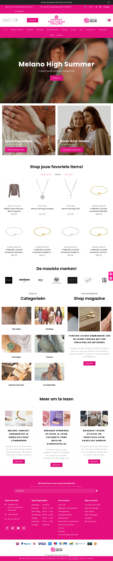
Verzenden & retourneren (68, 521)
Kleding (64, 30)
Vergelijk (88, 518)
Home (5, 30)
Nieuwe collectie (17, 30)
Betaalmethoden (65, 515)
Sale (81, 30)
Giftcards (32, 20)
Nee (76, 558)
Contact (61, 528)
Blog (52, 35)
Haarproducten (52, 30)
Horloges (40, 30)
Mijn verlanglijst (91, 515)
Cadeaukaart (63, 518)
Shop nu (56, 78)
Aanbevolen (45, 174)
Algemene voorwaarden (67, 508)
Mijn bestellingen (92, 508)
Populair (69, 174)
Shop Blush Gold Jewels (72, 150)
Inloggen (106, 7)
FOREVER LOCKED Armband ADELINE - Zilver (14, 252)
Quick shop (15, 205)
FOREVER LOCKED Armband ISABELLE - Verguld (42, 252)
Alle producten (91, 521)
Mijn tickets (89, 511)
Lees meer (89, 363)
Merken (60, 35)
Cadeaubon (103, 30)
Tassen (73, 30)
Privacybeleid (63, 511)
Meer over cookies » (87, 558)
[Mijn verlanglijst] (100, 7)
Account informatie (92, 505)
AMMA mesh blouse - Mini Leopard (14, 209)
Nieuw (58, 174)
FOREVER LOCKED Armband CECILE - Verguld (99, 252)
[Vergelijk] (96, 7)
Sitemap (61, 531)
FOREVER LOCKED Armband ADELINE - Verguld (98, 211)
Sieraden (29, 30)
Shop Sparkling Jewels (16, 150)
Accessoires (90, 30)
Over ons (62, 505)
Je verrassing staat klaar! (68, 535)
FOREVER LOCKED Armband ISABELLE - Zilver (71, 252)
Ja (70, 558)
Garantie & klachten (66, 525)
